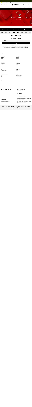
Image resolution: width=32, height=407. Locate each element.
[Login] (25, 4)
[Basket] (30, 4)
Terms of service (17, 106)
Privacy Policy (3, 46)
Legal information (23, 106)
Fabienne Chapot (18, 76)
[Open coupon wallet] (23, 4)
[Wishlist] (28, 4)
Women (2, 4)
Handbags (2, 57)
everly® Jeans (18, 63)
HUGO (17, 70)
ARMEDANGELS (18, 69)
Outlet (3, 2)
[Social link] (1, 89)
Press (6, 106)
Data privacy (12, 106)
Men (4, 4)
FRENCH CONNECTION (19, 75)
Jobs (9, 106)
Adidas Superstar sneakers (19, 59)
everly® (2, 69)
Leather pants (3, 63)
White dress (17, 57)
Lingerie (2, 58)
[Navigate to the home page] (5, 86)
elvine (1, 75)
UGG (1, 76)
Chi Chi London (18, 71)
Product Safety (16, 107)
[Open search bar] (30, 7)
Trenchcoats (17, 58)
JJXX (1, 80)
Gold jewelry (17, 64)
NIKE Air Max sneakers (4, 59)
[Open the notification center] (27, 4)
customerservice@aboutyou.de (8, 47)
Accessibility (28, 106)
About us (3, 106)
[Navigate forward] (28, 7)
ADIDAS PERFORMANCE (4, 70)
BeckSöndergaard (3, 71)
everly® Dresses (3, 64)
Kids (6, 4)
